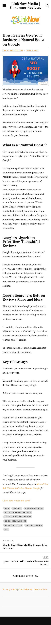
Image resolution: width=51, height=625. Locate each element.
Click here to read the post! (16, 500)
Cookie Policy (25, 589)
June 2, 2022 (32, 50)
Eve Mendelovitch (13, 50)
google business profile (18, 512)
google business (34, 508)
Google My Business (15, 521)
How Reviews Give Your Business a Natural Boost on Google (23, 39)
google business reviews (18, 517)
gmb (7, 508)
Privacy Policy (10, 589)
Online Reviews (34, 525)
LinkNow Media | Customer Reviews (25, 5)
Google (17, 508)
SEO (6, 529)
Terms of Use (40, 589)
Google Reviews (13, 525)
